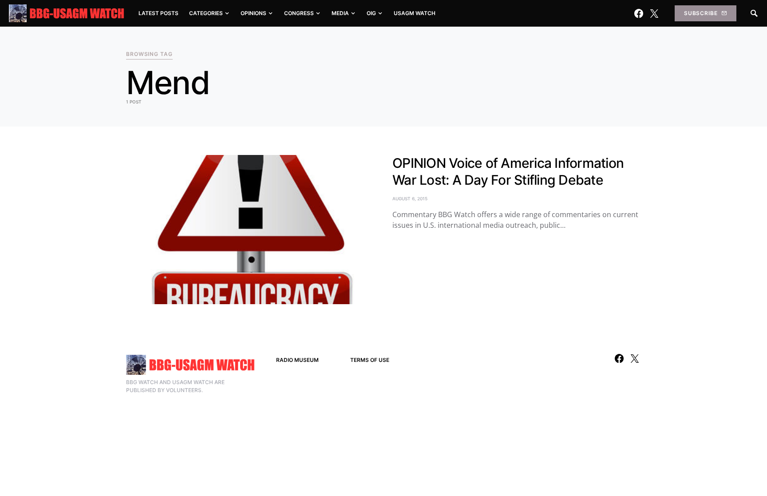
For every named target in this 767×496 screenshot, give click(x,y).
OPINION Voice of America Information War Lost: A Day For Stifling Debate (508, 171)
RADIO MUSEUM (297, 360)
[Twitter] (654, 13)
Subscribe (701, 13)
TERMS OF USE (369, 360)
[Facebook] (638, 13)
